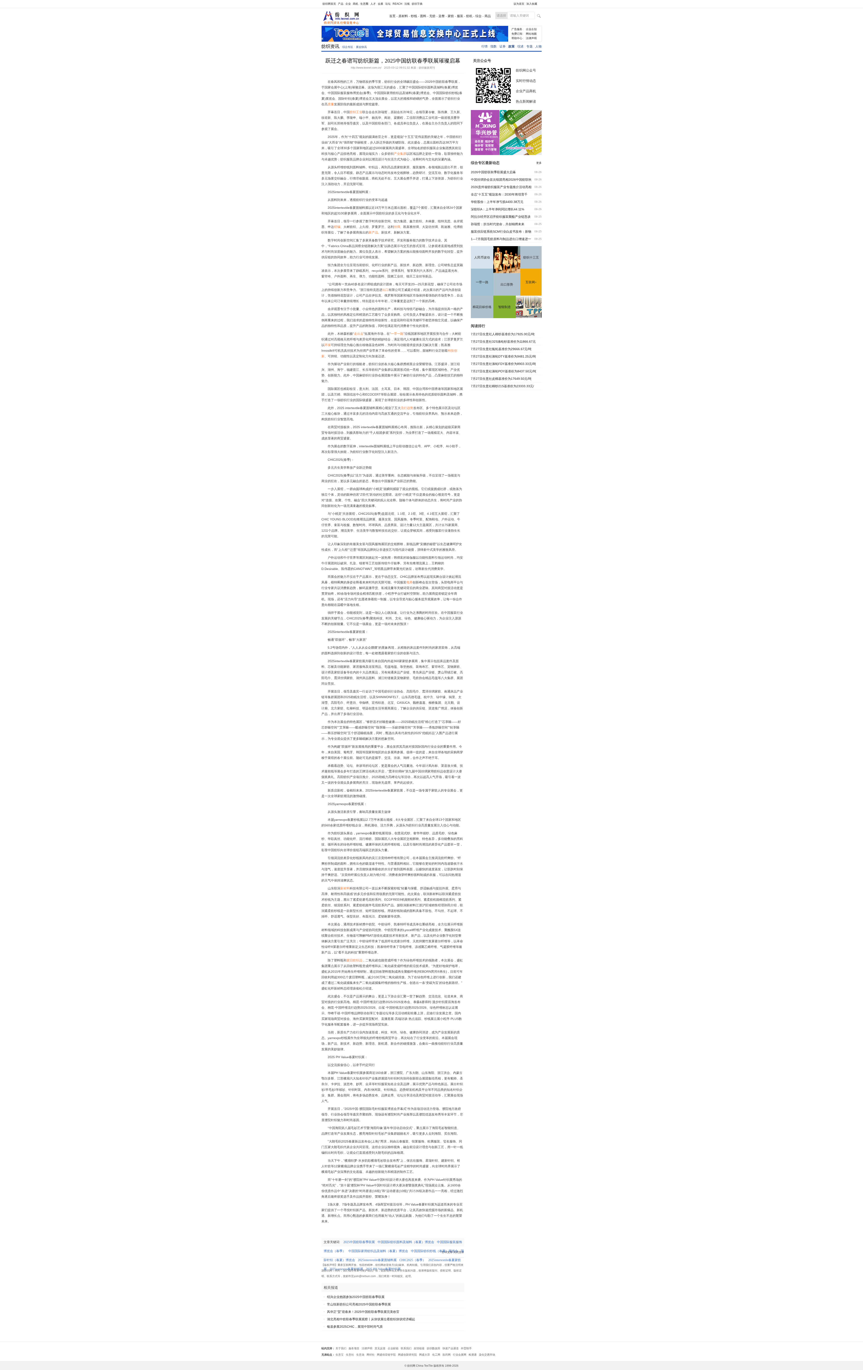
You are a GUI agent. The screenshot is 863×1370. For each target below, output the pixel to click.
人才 (373, 3)
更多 (539, 162)
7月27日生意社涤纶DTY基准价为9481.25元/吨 (503, 356)
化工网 (436, 1354)
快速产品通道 (451, 1348)
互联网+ (531, 282)
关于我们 (341, 1348)
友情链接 (419, 1348)
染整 (441, 16)
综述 (520, 46)
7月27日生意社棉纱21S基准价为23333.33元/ (502, 386)
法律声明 (531, 38)
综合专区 (347, 47)
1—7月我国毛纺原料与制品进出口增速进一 (501, 239)
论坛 (388, 3)
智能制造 (504, 307)
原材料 (403, 16)
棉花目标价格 (482, 307)
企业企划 (531, 29)
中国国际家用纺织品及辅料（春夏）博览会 (379, 1251)
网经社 (371, 1354)
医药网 (447, 1354)
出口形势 (506, 284)
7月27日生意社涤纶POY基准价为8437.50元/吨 (503, 371)
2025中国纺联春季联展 (360, 1242)
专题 (529, 46)
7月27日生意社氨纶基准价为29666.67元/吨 (501, 349)
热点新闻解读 (526, 101)
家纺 (451, 16)
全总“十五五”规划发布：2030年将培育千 (499, 194)
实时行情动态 (526, 81)
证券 (502, 46)
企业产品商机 (526, 91)
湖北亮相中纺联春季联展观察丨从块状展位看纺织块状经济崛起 (371, 1319)
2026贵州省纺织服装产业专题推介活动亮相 (501, 187)
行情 (484, 46)
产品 (340, 3)
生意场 (360, 1354)
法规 (407, 3)
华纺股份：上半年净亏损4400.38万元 (497, 202)
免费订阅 (517, 33)
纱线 (414, 16)
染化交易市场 (487, 1354)
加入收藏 (531, 3)
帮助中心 (517, 38)
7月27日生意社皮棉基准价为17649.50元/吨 (501, 378)
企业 (348, 3)
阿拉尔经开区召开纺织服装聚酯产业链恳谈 (501, 216)
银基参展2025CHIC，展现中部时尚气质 (355, 1326)
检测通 (473, 1354)
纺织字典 (417, 3)
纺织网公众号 (526, 70)
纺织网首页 (329, 3)
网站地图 (531, 33)
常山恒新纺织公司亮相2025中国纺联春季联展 (359, 1304)
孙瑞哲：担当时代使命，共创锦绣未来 (497, 224)
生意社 (350, 1354)
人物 (538, 46)
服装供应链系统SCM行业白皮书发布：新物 (501, 231)
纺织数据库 (433, 1348)
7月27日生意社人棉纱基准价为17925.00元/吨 (503, 334)
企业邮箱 (393, 1348)
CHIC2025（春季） (413, 1260)
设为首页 (519, 3)
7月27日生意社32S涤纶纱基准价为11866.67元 (503, 341)
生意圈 (364, 3)
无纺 (432, 16)
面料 (423, 16)
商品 (488, 16)
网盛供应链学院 (386, 1354)
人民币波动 (482, 257)
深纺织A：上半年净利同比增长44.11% (497, 209)
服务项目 (354, 1348)
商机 (355, 3)
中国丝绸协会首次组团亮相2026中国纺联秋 (501, 179)
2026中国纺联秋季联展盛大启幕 (493, 172)
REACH (397, 3)
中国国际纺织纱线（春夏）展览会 (436, 1251)
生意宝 (340, 1354)
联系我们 (406, 1348)
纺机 (469, 16)
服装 (460, 16)
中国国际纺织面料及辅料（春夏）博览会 (407, 1242)
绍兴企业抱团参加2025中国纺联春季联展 (356, 1297)
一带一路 (482, 282)
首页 (392, 16)
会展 (380, 3)
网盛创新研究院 (407, 1354)
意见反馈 (380, 1348)
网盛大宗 (424, 1354)
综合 (478, 16)
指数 (493, 46)
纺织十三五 (531, 257)
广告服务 (517, 29)
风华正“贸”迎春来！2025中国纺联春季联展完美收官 (363, 1312)
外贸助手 (466, 1348)
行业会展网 (459, 1354)
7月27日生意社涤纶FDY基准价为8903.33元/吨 (503, 364)
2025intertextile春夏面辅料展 (378, 1260)
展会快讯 (361, 47)
